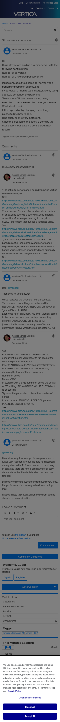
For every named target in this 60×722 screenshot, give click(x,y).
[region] (30, 688)
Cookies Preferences (30, 697)
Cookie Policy (14, 691)
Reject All (30, 707)
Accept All (30, 716)
